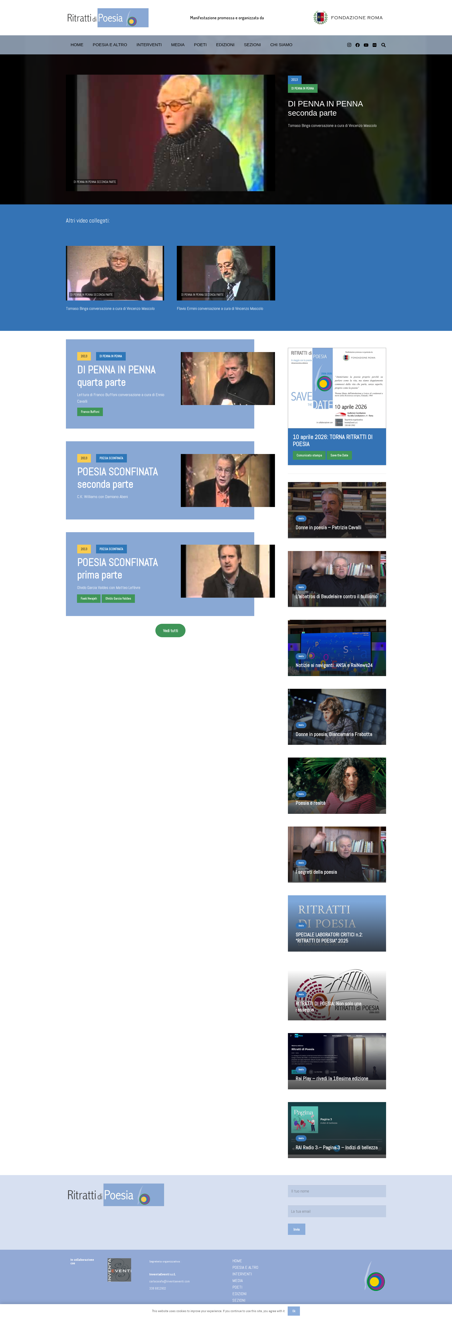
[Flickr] (374, 45)
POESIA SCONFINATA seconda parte (117, 478)
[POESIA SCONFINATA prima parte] (228, 571)
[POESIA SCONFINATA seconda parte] (228, 480)
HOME (237, 1260)
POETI (237, 1287)
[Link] (337, 926)
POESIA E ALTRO (245, 1267)
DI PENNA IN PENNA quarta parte (116, 376)
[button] (210, 45)
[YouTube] (366, 45)
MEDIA (237, 1280)
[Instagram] (349, 45)
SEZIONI (238, 1300)
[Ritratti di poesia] (107, 17)
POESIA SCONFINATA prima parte (117, 568)
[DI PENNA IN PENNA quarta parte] (228, 378)
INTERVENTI (242, 1274)
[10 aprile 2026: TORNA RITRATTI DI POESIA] (337, 406)
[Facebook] (357, 45)
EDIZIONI (239, 1293)
